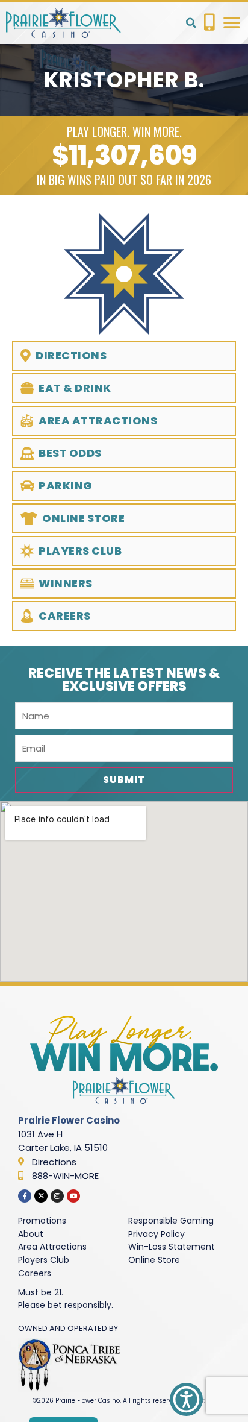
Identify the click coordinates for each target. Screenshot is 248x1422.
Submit (124, 780)
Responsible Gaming (171, 1221)
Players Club (43, 1260)
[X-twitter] (41, 1196)
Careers (34, 1273)
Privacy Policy (156, 1234)
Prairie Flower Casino (69, 1120)
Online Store (154, 1260)
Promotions (42, 1221)
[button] (191, 23)
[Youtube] (73, 1196)
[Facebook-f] (24, 1196)
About (30, 1234)
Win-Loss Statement (171, 1247)
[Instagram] (57, 1196)
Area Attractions (52, 1247)
